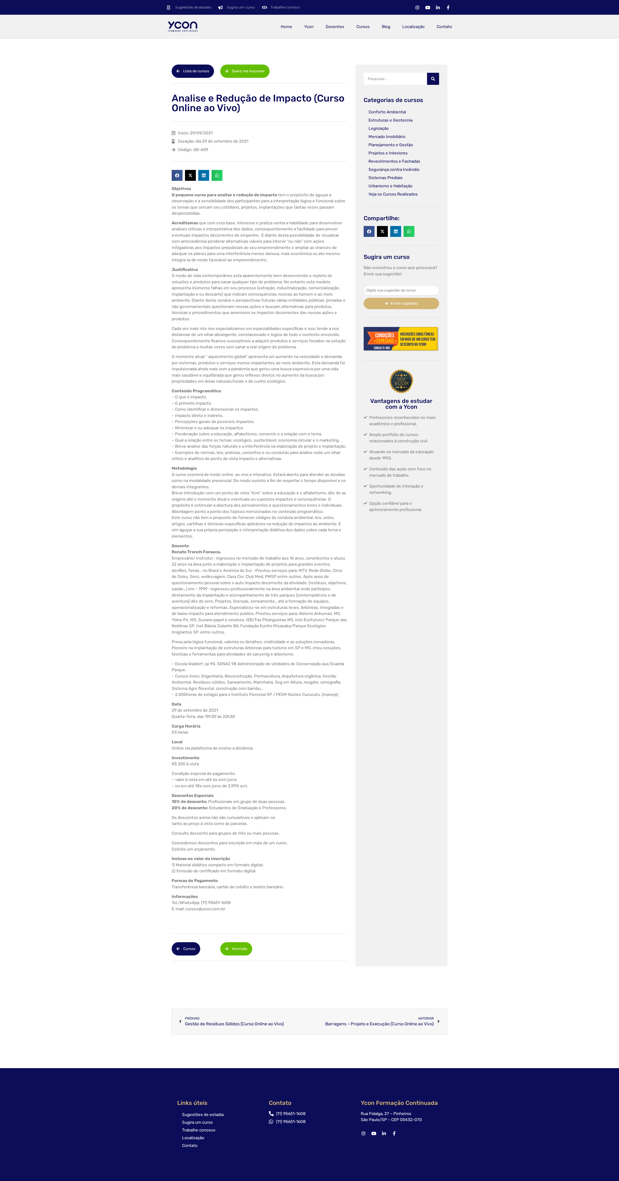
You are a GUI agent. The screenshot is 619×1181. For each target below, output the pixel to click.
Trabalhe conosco (198, 1130)
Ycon (309, 26)
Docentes (335, 26)
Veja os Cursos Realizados (393, 194)
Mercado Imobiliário (386, 136)
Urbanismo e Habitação (390, 185)
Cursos (363, 26)
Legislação (378, 128)
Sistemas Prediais (385, 177)
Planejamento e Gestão (390, 144)
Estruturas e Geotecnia (390, 120)
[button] (177, 175)
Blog (386, 26)
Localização (413, 26)
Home (286, 26)
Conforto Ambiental (387, 111)
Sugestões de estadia (203, 1114)
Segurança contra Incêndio (394, 169)
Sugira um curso (197, 1122)
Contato (444, 26)
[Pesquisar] (433, 79)
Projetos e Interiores (388, 153)
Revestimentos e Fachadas (394, 161)
